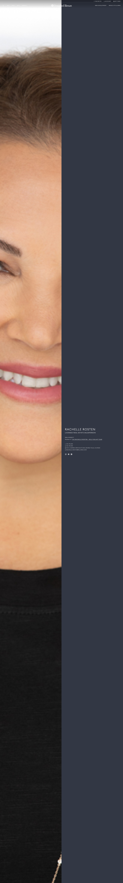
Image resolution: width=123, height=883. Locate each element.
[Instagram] (66, 454)
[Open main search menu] (4, 5)
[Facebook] (68, 454)
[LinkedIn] (71, 454)
